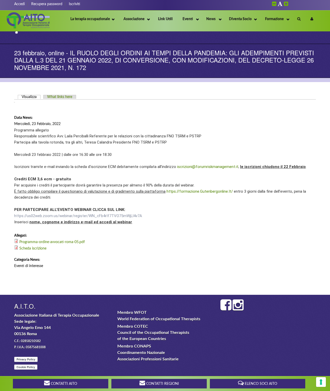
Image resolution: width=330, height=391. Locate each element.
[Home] (28, 28)
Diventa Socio (240, 19)
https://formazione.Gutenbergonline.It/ (200, 191)
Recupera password (46, 4)
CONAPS (142, 346)
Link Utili (165, 19)
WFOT (140, 312)
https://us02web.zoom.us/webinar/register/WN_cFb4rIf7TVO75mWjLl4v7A (78, 216)
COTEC (141, 326)
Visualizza (31, 97)
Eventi (188, 19)
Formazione (274, 19)
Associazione (134, 19)
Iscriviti (74, 4)
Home (16, 32)
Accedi (19, 4)
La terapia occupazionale (90, 19)
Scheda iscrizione (32, 248)
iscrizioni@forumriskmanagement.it (207, 166)
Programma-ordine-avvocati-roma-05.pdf (52, 242)
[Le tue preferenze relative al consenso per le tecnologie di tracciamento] (321, 382)
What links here (59, 97)
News (211, 19)
